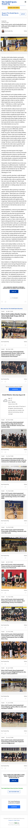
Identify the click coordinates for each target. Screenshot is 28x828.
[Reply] (6, 301)
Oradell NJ (3, 21)
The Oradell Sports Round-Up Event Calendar (12, 788)
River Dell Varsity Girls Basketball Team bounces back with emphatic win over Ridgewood (12, 741)
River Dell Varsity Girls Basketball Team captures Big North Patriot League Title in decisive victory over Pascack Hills (12, 425)
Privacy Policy (17, 824)
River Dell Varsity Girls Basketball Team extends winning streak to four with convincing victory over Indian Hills (13, 496)
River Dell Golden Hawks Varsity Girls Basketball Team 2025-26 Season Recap (13, 316)
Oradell (2, 311)
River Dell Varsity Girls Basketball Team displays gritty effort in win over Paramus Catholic (13, 706)
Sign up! (14, 291)
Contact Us (10, 820)
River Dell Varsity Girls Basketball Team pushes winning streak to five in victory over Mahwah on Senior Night (13, 460)
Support (23, 14)
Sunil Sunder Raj (9, 31)
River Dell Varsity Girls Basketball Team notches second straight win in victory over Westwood (13, 566)
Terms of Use (11, 824)
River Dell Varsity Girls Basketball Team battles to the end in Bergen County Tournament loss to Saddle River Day (12, 636)
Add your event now (14, 791)
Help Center (17, 820)
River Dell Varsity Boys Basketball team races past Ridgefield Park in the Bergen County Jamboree (13, 672)
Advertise (15, 389)
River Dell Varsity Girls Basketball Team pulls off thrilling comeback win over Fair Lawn (13, 531)
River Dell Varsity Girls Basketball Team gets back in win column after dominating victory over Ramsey (13, 601)
